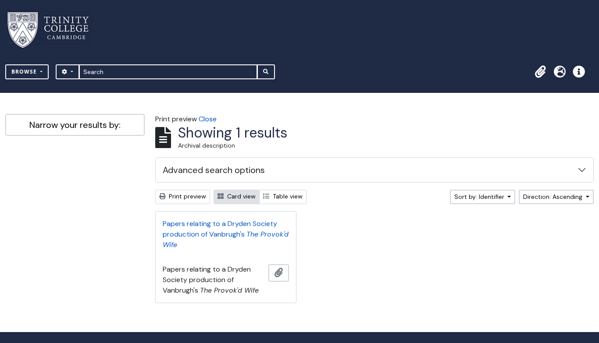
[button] (540, 71)
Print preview (186, 196)
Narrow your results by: (75, 125)
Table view (287, 196)
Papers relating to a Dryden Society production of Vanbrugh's (226, 234)
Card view (240, 196)
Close (208, 119)
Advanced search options (214, 170)
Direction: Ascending (553, 197)
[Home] (53, 30)
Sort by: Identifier (480, 197)
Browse (25, 71)
